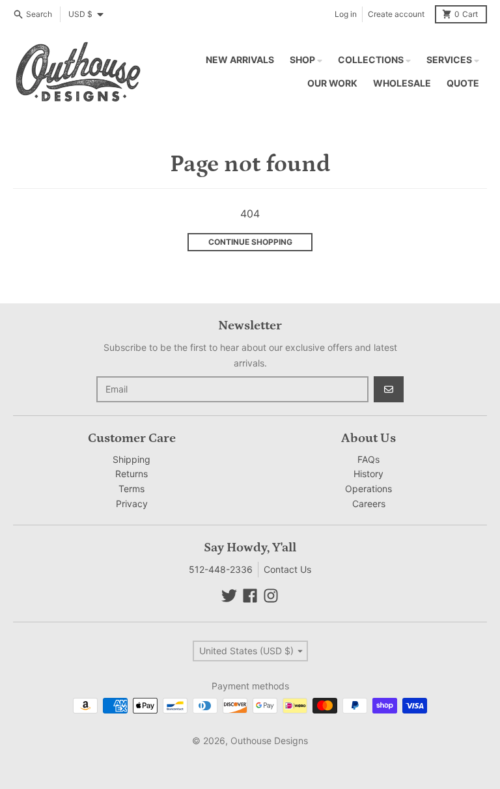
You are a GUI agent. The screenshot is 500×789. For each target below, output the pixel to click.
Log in (346, 14)
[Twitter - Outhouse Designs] (229, 595)
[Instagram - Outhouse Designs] (271, 595)
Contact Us (287, 569)
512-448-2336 (221, 569)
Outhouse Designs (269, 740)
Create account (396, 14)
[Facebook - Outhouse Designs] (250, 595)
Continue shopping (250, 242)
